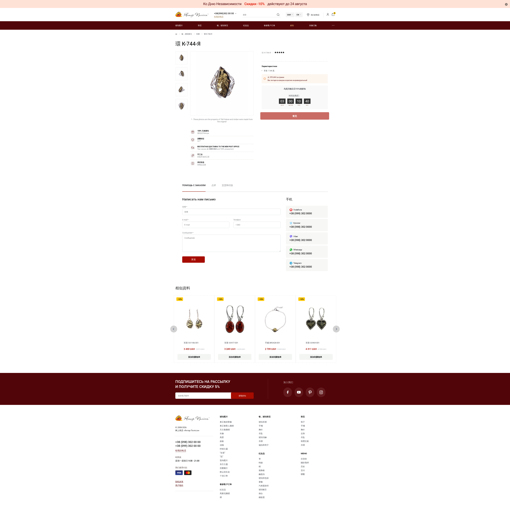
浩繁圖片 (224, 468)
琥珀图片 (179, 25)
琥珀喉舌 (263, 489)
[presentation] (173, 329)
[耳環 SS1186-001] (194, 319)
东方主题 (224, 464)
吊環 (198, 34)
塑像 (261, 481)
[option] (181, 57)
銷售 (292, 25)
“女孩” (222, 452)
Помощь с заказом (194, 185)
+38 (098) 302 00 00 (188, 442)
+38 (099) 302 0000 (300, 213)
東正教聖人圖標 (227, 425)
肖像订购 (313, 25)
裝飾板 (262, 470)
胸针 (261, 429)
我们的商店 (315, 15)
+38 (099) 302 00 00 (188, 446)
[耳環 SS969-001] (316, 319)
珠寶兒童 (305, 441)
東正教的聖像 (226, 422)
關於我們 (305, 462)
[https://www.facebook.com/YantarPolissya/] (287, 392)
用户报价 (179, 485)
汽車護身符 (264, 485)
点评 (213, 185)
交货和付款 (227, 185)
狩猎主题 (224, 448)
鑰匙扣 (262, 474)
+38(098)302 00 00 (224, 13)
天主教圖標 (225, 429)
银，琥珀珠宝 (222, 25)
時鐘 (261, 462)
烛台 (261, 493)
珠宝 (200, 25)
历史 (303, 466)
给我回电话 (218, 17)
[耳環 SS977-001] (235, 319)
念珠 (303, 433)
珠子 (303, 422)
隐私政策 (179, 481)
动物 (222, 445)
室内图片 (224, 460)
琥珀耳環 (263, 422)
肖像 (222, 433)
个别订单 (224, 475)
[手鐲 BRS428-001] (275, 319)
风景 (222, 437)
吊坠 (261, 433)
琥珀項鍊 (263, 437)
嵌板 (222, 441)
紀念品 (223, 489)
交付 (303, 470)
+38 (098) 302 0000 (300, 227)
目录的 (304, 458)
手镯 (261, 425)
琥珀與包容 (264, 478)
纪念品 (246, 25)
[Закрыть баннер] (506, 4)
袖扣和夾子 (264, 445)
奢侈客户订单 (269, 25)
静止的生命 (225, 472)
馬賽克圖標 (225, 493)
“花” (221, 456)
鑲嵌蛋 (262, 497)
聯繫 (303, 474)
